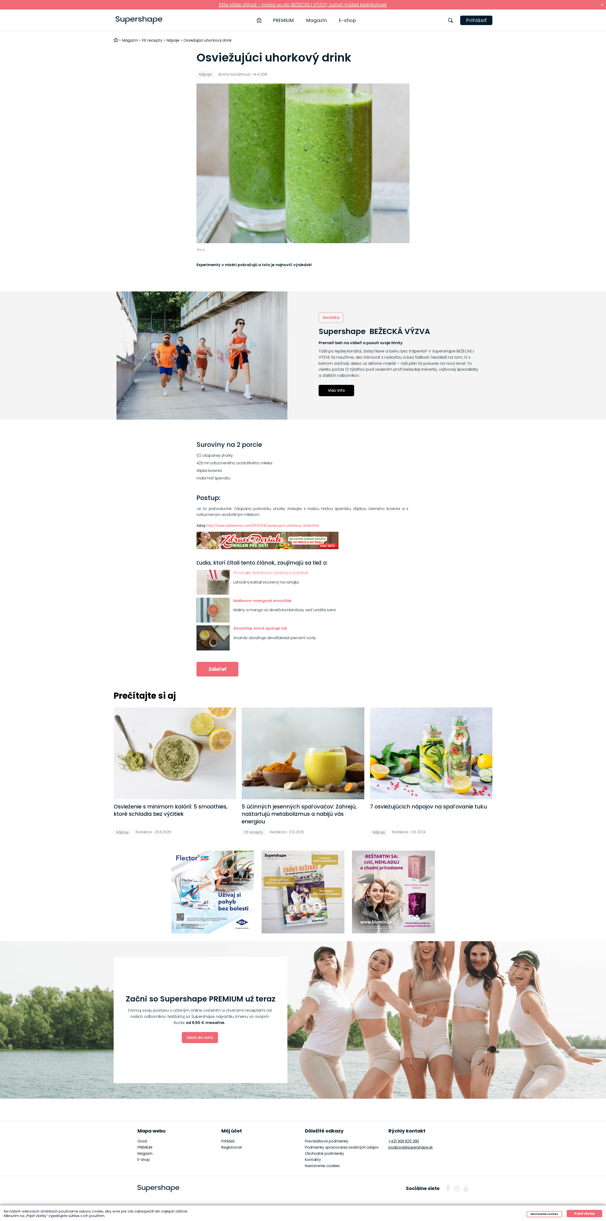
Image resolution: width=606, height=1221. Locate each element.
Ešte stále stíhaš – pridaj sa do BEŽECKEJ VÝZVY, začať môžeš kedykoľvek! (303, 4)
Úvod (142, 1141)
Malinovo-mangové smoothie (262, 600)
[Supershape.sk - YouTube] (466, 1188)
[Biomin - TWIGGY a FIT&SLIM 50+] (393, 892)
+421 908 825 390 (403, 1141)
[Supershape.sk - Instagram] (456, 1188)
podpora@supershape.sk (410, 1147)
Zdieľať (217, 669)
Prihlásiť (476, 20)
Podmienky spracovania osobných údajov (342, 1147)
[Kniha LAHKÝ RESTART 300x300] (303, 892)
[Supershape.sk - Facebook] (448, 1188)
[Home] (259, 20)
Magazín (316, 20)
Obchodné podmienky (324, 1153)
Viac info (336, 390)
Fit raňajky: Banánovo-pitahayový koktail (270, 572)
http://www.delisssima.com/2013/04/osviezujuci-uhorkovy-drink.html (262, 525)
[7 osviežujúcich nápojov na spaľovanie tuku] (431, 753)
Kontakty (313, 1159)
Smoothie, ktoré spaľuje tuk (260, 628)
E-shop (347, 20)
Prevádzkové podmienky (326, 1141)
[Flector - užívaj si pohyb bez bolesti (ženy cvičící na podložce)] (212, 892)
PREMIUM (283, 20)
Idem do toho (200, 1037)
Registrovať (231, 1147)
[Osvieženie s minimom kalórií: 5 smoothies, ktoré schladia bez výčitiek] (175, 753)
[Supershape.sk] (139, 20)
